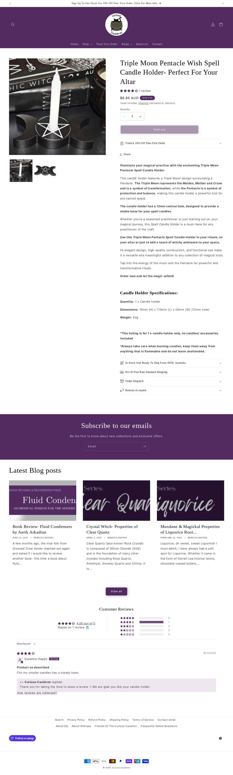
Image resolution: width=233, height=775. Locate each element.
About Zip (62, 726)
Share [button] (127, 154)
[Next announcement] (223, 3)
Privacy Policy (76, 719)
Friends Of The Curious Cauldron (116, 726)
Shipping (143, 103)
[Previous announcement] (10, 3)
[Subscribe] (145, 446)
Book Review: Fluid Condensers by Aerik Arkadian (42, 529)
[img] (26, 653)
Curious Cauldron (121, 767)
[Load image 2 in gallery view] (45, 171)
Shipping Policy (119, 719)
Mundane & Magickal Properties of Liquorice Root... (190, 529)
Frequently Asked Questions (159, 726)
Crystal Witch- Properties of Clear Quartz (112, 529)
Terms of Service (143, 719)
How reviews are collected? (37, 693)
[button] (13, 24)
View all (116, 591)
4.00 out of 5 (86, 623)
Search (59, 719)
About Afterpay (81, 726)
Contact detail (167, 719)
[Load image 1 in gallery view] (21, 171)
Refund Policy (97, 719)
